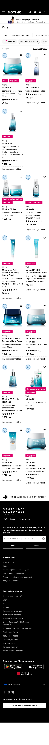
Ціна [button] (45, 41)
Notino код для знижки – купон (16, 570)
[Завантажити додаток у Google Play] (13, 666)
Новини (6, 607)
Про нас (6, 566)
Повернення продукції (12, 596)
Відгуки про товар (10, 636)
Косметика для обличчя (21, 35)
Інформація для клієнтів (13, 618)
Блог (5, 600)
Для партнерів (9, 643)
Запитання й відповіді (12, 615)
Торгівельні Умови (10, 632)
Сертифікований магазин (13, 573)
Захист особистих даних (13, 651)
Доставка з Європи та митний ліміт (18, 628)
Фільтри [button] (11, 41)
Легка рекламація (10, 647)
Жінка (13, 546)
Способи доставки (10, 639)
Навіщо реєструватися (12, 611)
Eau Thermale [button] (27, 41)
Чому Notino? (8, 562)
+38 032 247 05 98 (13, 511)
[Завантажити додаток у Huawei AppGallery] (24, 673)
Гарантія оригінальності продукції (17, 577)
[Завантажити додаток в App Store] (36, 666)
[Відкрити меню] (3, 12)
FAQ (4, 604)
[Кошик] (45, 12)
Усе (5, 35)
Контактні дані (25, 519)
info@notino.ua (9, 519)
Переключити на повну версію (25, 705)
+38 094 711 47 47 (13, 508)
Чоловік (36, 546)
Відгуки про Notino (10, 581)
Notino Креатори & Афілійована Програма (16, 623)
